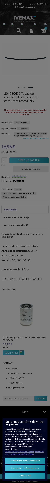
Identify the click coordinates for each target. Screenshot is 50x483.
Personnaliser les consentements (25, 468)
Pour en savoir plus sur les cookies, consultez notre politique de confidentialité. (24, 452)
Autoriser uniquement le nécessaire (25, 460)
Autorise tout (25, 476)
